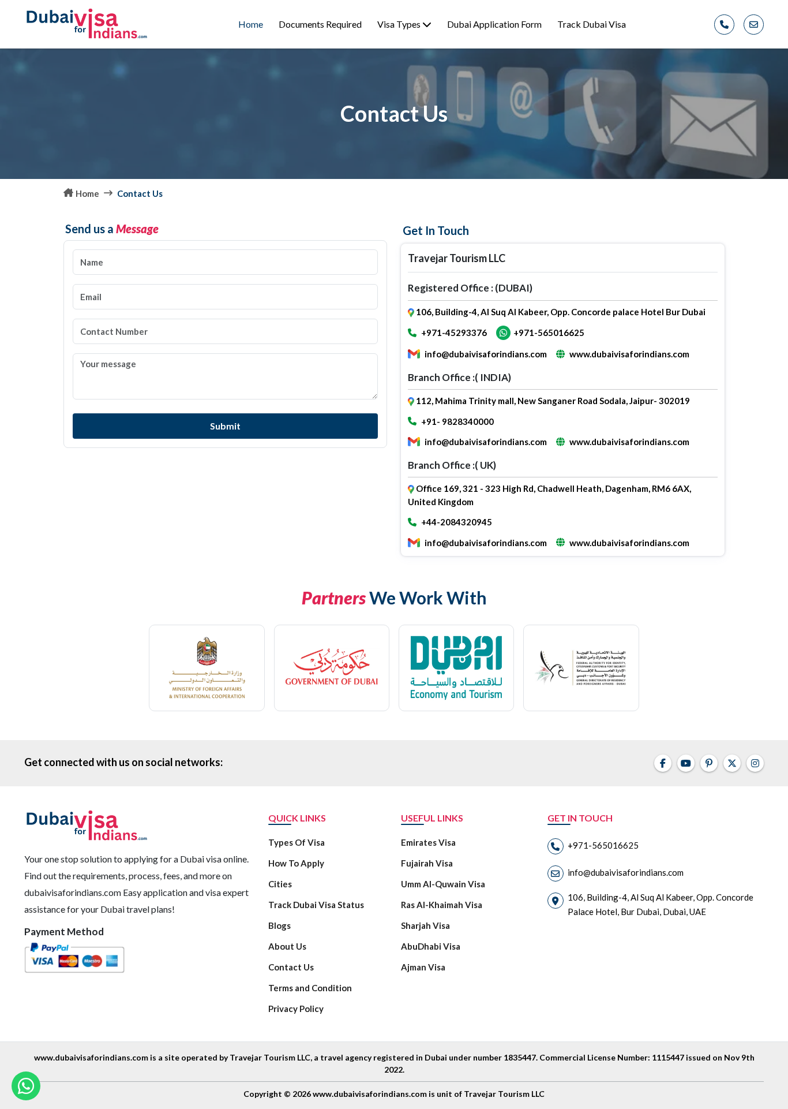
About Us (287, 946)
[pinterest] (709, 763)
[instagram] (755, 763)
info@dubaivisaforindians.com (486, 354)
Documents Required (320, 23)
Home (250, 23)
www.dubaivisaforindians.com (629, 354)
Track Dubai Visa (591, 23)
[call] (724, 24)
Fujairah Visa (427, 863)
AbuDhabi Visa (430, 946)
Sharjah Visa (425, 925)
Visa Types (399, 23)
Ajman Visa (423, 967)
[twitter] (732, 763)
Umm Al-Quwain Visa (443, 884)
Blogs (279, 925)
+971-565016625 (548, 332)
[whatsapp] (26, 1085)
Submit (225, 425)
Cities (280, 884)
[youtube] (686, 763)
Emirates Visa (428, 842)
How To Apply (296, 863)
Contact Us (291, 967)
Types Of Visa (296, 842)
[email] (754, 24)
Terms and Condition (310, 988)
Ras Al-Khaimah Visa (441, 904)
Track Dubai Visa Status (316, 904)
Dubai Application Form (494, 23)
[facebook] (662, 763)
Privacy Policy (296, 1008)
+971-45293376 (454, 332)
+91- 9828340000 (457, 421)
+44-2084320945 (456, 522)
